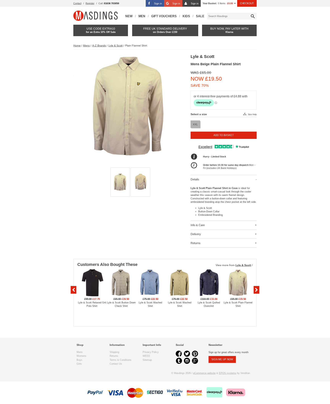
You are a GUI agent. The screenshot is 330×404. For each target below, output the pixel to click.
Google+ (195, 361)
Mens (86, 45)
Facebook (179, 354)
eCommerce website (204, 373)
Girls (79, 363)
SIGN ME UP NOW (222, 359)
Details (195, 179)
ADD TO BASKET (224, 135)
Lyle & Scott (115, 45)
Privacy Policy (151, 352)
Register (90, 3)
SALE (200, 16)
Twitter (187, 354)
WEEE (146, 355)
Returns (196, 243)
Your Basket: (210, 3)
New (129, 16)
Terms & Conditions (120, 359)
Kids (186, 16)
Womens (81, 355)
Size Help (252, 114)
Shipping (114, 352)
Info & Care (198, 225)
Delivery (196, 234)
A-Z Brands (99, 45)
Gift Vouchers (164, 16)
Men (141, 16)
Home (77, 45)
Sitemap (147, 359)
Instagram (187, 361)
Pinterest (195, 354)
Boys (79, 359)
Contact (77, 3)
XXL (195, 124)
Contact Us (116, 363)
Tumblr (179, 361)
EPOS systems (227, 373)
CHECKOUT (247, 3)
